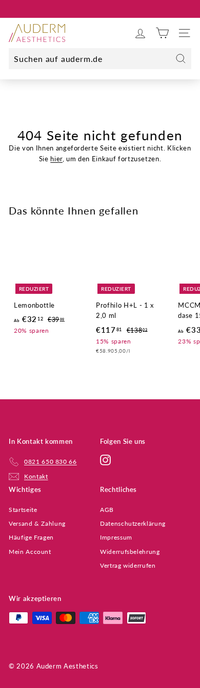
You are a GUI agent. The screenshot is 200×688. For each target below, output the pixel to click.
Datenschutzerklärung (133, 523)
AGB (107, 509)
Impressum (116, 537)
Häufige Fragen (31, 537)
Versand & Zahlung (37, 523)
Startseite (23, 509)
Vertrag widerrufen (128, 565)
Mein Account (30, 551)
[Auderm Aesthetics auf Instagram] (105, 460)
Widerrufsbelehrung (130, 551)
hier (56, 159)
